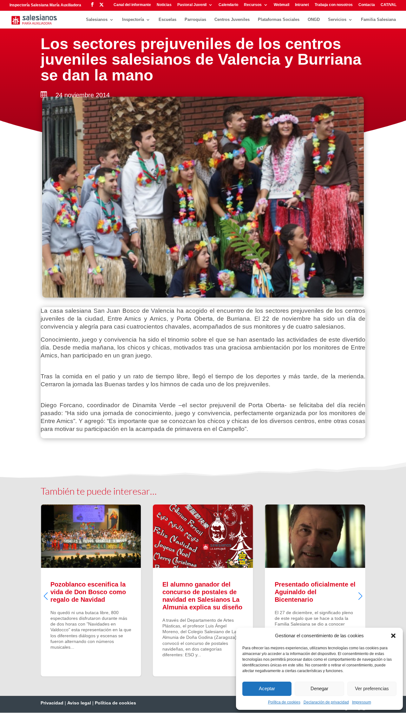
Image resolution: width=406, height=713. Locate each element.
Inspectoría (133, 19)
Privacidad (52, 702)
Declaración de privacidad (326, 702)
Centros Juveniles (232, 19)
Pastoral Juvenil (191, 5)
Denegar (319, 688)
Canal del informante (132, 5)
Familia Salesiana (378, 19)
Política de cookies (284, 702)
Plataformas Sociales (278, 19)
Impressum (361, 702)
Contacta (366, 5)
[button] (393, 636)
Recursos (253, 5)
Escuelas (167, 19)
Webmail (281, 5)
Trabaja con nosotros (334, 5)
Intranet (302, 5)
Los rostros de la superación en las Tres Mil (333, 590)
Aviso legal (79, 702)
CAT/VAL (388, 5)
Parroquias (195, 19)
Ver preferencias (372, 688)
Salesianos (97, 19)
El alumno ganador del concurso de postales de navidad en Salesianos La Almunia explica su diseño (110, 590)
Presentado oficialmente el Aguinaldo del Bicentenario (222, 590)
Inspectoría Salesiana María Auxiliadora (45, 5)
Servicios (337, 19)
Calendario (228, 5)
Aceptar (267, 688)
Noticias (164, 5)
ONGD (314, 19)
